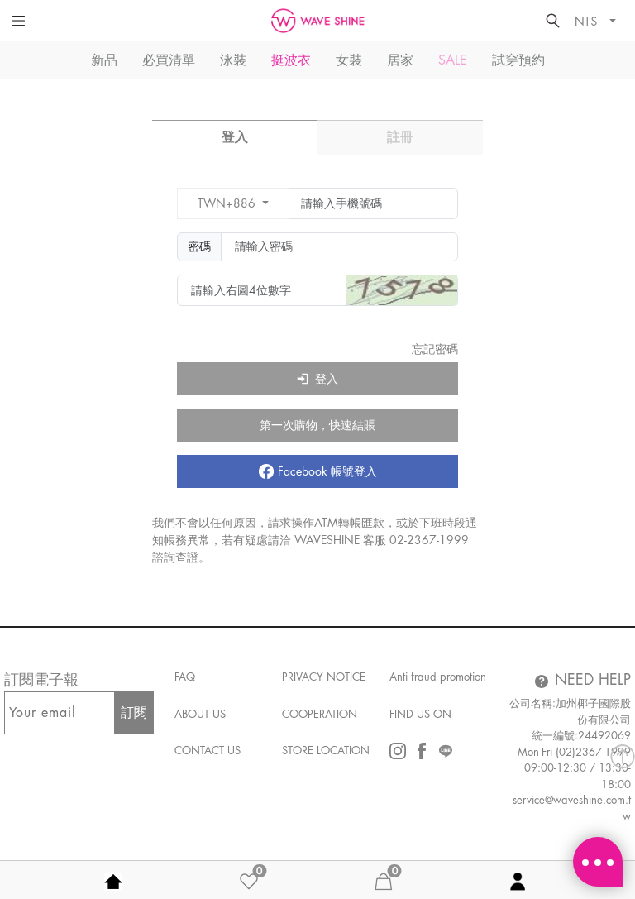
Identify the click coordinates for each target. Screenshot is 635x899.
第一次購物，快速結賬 (317, 425)
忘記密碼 (435, 349)
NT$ (588, 21)
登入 (235, 137)
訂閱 (134, 713)
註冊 (400, 137)
